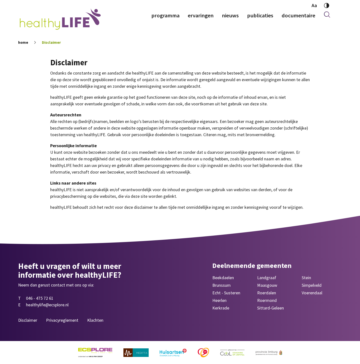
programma (165, 15)
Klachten (95, 320)
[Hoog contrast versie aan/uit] (326, 5)
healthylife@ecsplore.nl (47, 305)
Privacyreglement (62, 320)
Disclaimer (51, 42)
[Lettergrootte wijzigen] (314, 5)
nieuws (230, 15)
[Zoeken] (327, 15)
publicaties (260, 15)
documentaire (298, 15)
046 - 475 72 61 (39, 298)
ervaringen (201, 15)
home (23, 42)
